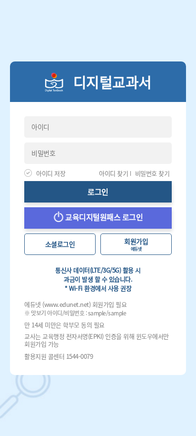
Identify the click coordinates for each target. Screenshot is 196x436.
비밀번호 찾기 (152, 173)
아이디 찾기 (113, 173)
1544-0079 (79, 356)
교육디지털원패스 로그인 (103, 217)
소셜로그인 (60, 244)
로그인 (98, 191)
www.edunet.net (66, 304)
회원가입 (136, 244)
